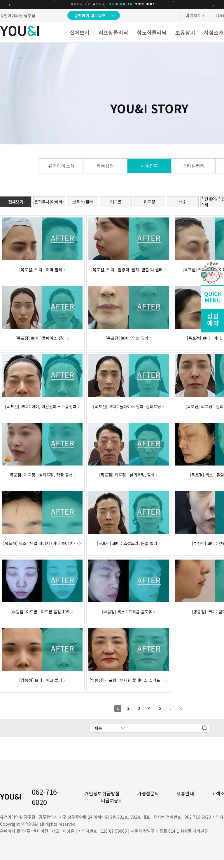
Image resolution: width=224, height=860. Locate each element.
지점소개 (214, 32)
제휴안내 (185, 793)
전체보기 (80, 32)
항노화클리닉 (152, 32)
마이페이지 (196, 15)
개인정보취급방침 (102, 793)
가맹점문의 (148, 793)
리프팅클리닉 (113, 32)
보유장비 (185, 32)
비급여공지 (112, 800)
